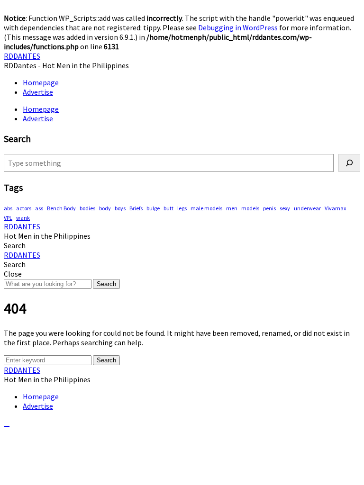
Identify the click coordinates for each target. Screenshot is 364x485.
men (231, 208)
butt (168, 208)
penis (269, 208)
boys (120, 208)
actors (23, 208)
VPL (8, 217)
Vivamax (335, 208)
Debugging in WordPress (238, 27)
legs (182, 208)
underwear (307, 208)
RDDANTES (22, 56)
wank (23, 217)
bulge (153, 208)
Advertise (38, 92)
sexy (285, 208)
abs (8, 208)
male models (206, 208)
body (105, 208)
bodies (87, 208)
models (250, 208)
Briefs (136, 208)
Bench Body (61, 208)
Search (106, 283)
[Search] (349, 163)
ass (39, 208)
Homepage (41, 82)
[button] (15, 245)
